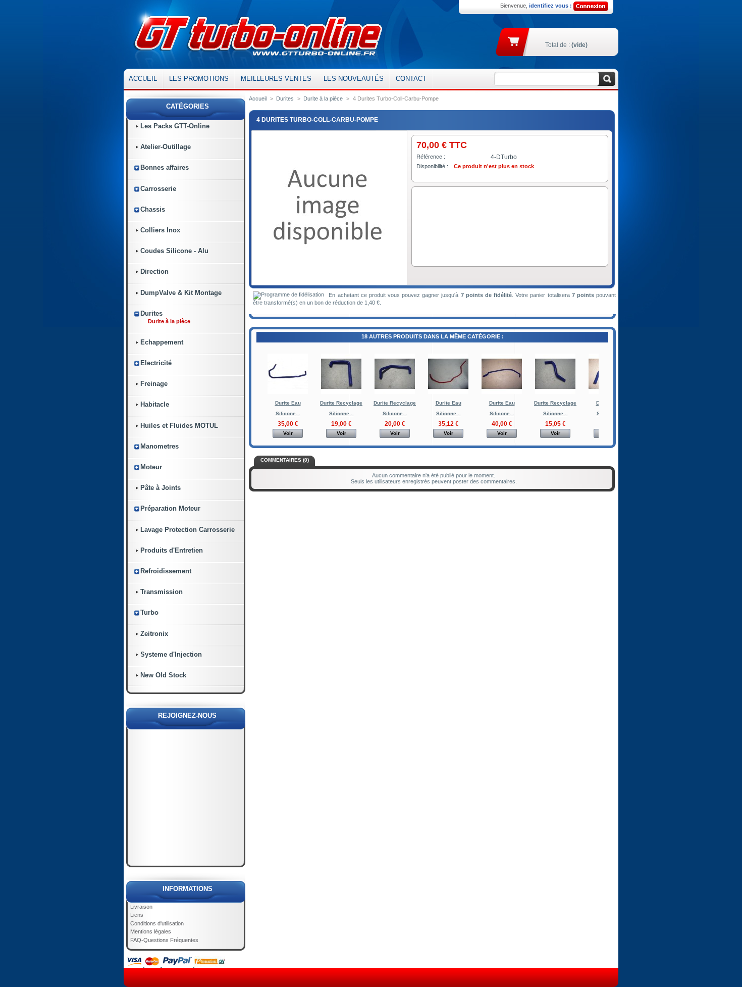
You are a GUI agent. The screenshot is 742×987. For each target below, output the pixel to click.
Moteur (151, 467)
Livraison (141, 907)
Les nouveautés (354, 78)
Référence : (430, 157)
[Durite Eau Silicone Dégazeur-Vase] (448, 392)
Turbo (149, 612)
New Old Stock (163, 675)
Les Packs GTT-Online (174, 126)
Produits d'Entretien (171, 550)
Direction (154, 271)
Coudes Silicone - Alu (174, 251)
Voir (288, 433)
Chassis (152, 209)
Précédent (258, 373)
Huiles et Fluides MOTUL (179, 425)
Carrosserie (158, 188)
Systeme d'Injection (171, 654)
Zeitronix (154, 633)
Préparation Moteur (170, 508)
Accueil (143, 78)
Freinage (154, 383)
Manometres (159, 446)
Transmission (161, 592)
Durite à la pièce (169, 321)
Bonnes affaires (164, 167)
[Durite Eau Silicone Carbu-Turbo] (288, 392)
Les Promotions (199, 78)
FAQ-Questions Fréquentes (164, 940)
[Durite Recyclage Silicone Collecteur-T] (341, 392)
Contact (411, 78)
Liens (136, 915)
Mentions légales (150, 931)
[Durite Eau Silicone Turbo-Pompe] (502, 392)
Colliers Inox (160, 230)
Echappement (161, 342)
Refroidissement (165, 571)
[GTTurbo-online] (256, 34)
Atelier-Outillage (165, 147)
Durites (151, 313)
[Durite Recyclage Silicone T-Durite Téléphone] (555, 392)
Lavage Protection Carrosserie (187, 529)
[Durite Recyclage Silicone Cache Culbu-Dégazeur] (395, 392)
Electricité (156, 363)
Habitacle (154, 404)
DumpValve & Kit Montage (181, 293)
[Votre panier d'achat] (514, 41)
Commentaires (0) (284, 460)
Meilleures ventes (276, 78)
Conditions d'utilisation (157, 923)
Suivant (601, 373)
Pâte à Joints (160, 487)
